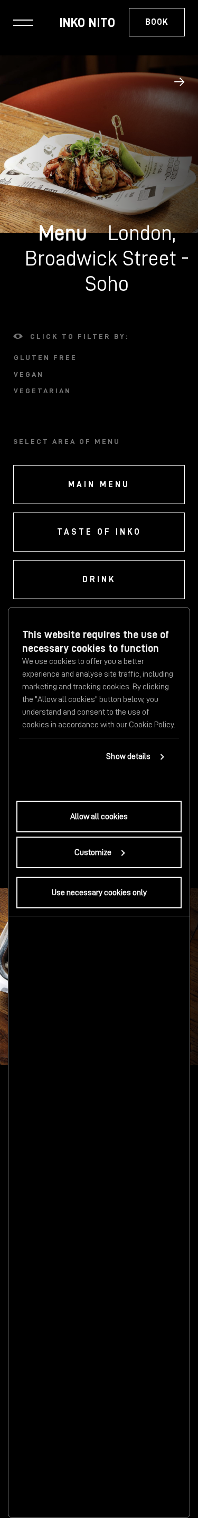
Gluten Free (45, 357)
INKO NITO (87, 22)
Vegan (29, 374)
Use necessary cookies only (99, 892)
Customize (92, 852)
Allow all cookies (99, 816)
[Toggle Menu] (23, 22)
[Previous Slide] (179, 82)
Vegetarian (42, 390)
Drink (99, 579)
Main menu (99, 484)
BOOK (156, 22)
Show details (128, 757)
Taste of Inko (99, 532)
